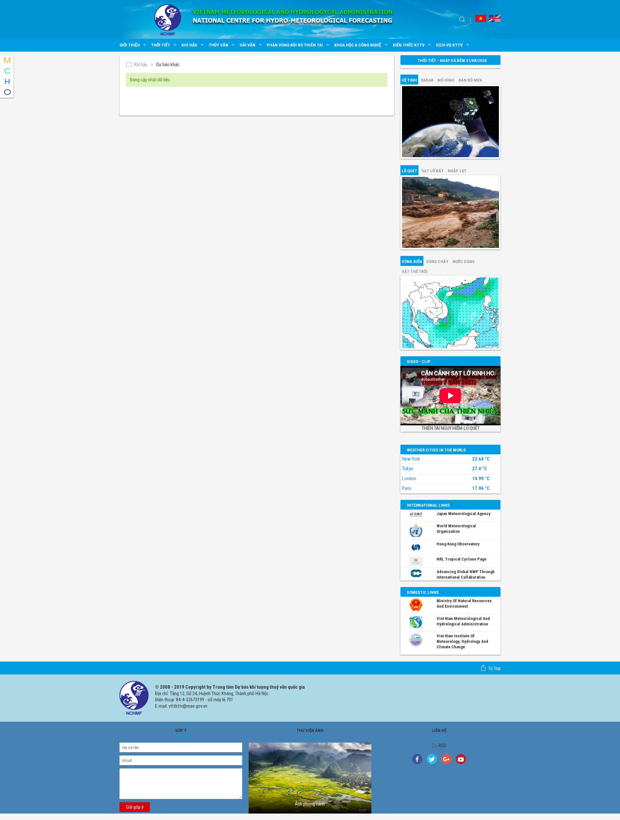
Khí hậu (189, 44)
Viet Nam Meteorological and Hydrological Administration (463, 621)
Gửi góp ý (134, 807)
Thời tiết (160, 44)
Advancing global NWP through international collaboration (466, 574)
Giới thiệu (129, 44)
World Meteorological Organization (456, 528)
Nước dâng (463, 261)
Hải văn (247, 44)
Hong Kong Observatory (458, 544)
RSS (442, 745)
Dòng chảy (437, 261)
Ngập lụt (457, 170)
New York (411, 459)
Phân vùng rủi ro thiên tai (295, 44)
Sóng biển (412, 261)
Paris (406, 488)
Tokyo (407, 468)
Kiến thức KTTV (409, 44)
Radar (427, 80)
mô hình (446, 80)
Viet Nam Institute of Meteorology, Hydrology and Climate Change (462, 641)
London (409, 478)
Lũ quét (409, 170)
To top (494, 668)
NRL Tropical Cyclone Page (461, 559)
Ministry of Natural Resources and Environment (464, 603)
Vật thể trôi (415, 271)
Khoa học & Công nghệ (357, 44)
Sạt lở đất (432, 170)
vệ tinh (409, 80)
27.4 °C (479, 468)
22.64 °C (481, 459)
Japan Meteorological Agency (464, 513)
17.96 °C (481, 488)
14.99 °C (481, 478)
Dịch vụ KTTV (449, 44)
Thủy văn (218, 44)
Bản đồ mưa (470, 80)
